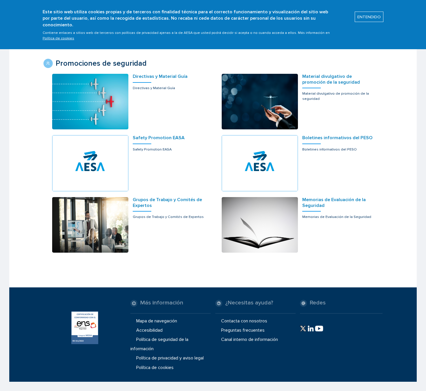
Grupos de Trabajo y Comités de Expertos (167, 202)
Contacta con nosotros (244, 321)
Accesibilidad (149, 330)
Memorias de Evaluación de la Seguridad (334, 202)
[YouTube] (319, 328)
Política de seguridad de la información (159, 344)
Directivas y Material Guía (160, 76)
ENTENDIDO (369, 16)
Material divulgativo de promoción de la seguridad (331, 79)
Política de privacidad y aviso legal (170, 358)
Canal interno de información (249, 339)
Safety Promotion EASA (159, 138)
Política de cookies (58, 38)
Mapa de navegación (156, 321)
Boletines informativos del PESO (337, 138)
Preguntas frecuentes (243, 330)
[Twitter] (303, 328)
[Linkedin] (311, 328)
